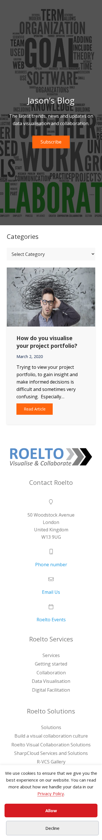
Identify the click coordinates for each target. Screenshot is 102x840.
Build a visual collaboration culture (51, 736)
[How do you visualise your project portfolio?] (51, 271)
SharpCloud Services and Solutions (51, 753)
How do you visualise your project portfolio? (46, 342)
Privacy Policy (50, 793)
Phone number (51, 564)
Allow (51, 810)
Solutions (51, 727)
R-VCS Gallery (51, 762)
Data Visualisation (51, 681)
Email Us (51, 592)
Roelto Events (51, 619)
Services (51, 655)
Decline (52, 828)
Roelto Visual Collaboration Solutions (51, 745)
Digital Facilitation (51, 690)
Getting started (51, 664)
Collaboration (51, 673)
